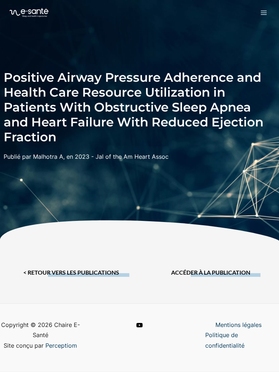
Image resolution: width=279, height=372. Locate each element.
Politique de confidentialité (224, 340)
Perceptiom (61, 345)
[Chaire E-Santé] (29, 12)
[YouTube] (139, 325)
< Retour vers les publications (71, 272)
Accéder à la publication (210, 272)
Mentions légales (238, 325)
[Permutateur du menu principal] (264, 12)
